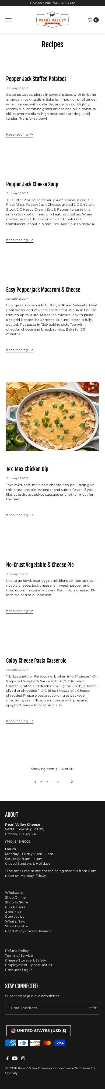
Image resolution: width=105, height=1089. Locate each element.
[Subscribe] (92, 1007)
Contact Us (14, 916)
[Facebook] (7, 1059)
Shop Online (15, 897)
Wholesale (14, 893)
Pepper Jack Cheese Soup (32, 184)
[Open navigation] (8, 20)
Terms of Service (19, 955)
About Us (13, 912)
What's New (15, 921)
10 (57, 782)
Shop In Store (16, 902)
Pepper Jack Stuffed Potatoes (36, 78)
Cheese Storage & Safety (25, 960)
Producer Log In (19, 970)
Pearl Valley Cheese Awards (28, 931)
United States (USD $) (41, 1030)
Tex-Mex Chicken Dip (27, 469)
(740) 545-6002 (17, 841)
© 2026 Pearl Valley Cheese (27, 1068)
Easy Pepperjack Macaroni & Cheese (43, 289)
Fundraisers (15, 907)
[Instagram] (23, 1059)
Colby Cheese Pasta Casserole (36, 660)
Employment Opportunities (28, 965)
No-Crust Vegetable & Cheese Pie (40, 564)
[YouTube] (15, 1059)
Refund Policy (17, 951)
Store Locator (16, 926)
